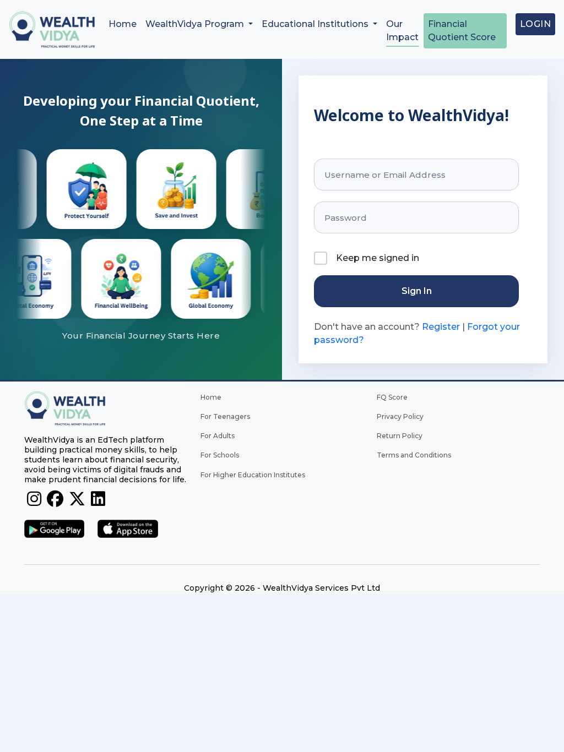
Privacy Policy (400, 416)
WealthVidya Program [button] (195, 24)
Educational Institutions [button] (316, 24)
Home (123, 24)
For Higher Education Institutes (252, 475)
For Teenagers (225, 416)
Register (441, 326)
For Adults (217, 436)
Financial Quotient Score (462, 30)
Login (535, 24)
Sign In (417, 291)
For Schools (219, 455)
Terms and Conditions (414, 455)
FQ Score (392, 397)
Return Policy (399, 436)
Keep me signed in (377, 258)
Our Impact (402, 30)
